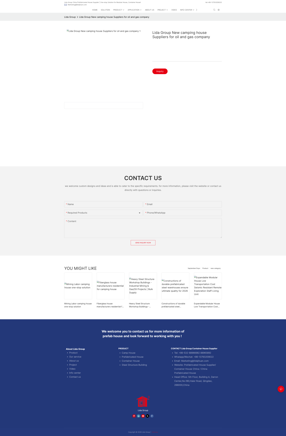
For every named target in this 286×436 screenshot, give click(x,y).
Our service (75, 356)
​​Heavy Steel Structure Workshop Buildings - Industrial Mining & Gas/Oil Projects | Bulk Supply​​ (141, 305)
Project (73, 364)
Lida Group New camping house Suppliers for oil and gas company (114, 17)
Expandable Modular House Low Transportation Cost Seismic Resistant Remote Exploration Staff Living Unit (207, 305)
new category (216, 268)
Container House (131, 361)
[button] (196, 10)
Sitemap (154, 432)
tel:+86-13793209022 (213, 2)
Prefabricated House (132, 357)
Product (205, 268)
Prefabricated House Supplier (199, 365)
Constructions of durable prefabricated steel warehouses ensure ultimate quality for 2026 (175, 305)
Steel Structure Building (134, 365)
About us (74, 360)
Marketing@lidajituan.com (77, 5)
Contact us (75, 377)
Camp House (128, 352)
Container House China (186, 369)
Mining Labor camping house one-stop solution (78, 305)
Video (72, 368)
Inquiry (160, 71)
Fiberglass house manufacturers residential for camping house (110, 305)
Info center (75, 372)
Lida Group (70, 17)
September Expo (194, 268)
